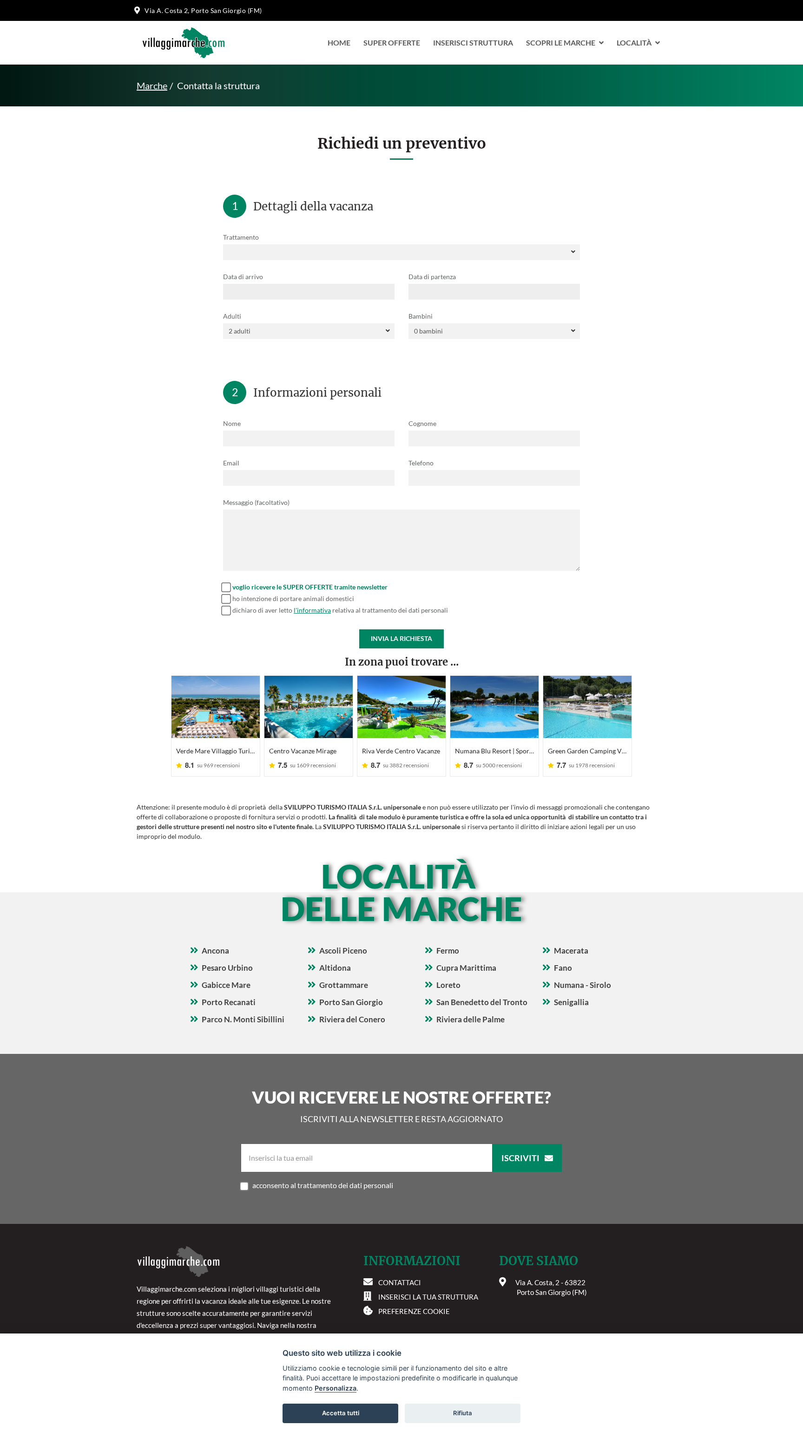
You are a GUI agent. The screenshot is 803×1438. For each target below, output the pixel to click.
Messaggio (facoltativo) (256, 502)
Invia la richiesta (401, 638)
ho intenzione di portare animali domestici (293, 598)
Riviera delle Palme (470, 1019)
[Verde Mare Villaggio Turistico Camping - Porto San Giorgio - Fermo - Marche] (215, 707)
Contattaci (399, 1282)
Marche (152, 85)
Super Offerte (391, 42)
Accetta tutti (340, 1413)
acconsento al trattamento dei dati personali (322, 1185)
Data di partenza (432, 277)
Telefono (421, 463)
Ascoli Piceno (343, 950)
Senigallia (571, 1002)
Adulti (232, 316)
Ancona (215, 950)
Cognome (422, 423)
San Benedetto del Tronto (481, 1002)
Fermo (447, 950)
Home (339, 42)
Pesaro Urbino (227, 968)
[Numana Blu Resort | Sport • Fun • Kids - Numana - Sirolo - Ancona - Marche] (494, 707)
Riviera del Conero (352, 1019)
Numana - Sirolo (582, 985)
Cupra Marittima (466, 968)
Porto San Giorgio (351, 1002)
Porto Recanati (229, 1002)
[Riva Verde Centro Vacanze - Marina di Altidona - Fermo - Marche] (401, 707)
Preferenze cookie (414, 1311)
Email (231, 463)
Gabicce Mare (226, 985)
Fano (563, 968)
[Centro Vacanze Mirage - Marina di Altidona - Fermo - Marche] (308, 707)
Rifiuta (462, 1413)
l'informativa (312, 610)
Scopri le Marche (560, 42)
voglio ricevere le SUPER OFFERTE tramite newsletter (310, 587)
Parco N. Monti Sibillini (243, 1019)
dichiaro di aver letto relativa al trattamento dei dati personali (340, 610)
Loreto (448, 985)
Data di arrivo (243, 277)
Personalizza (335, 1388)
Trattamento (241, 237)
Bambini (420, 316)
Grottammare (343, 985)
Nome (232, 423)
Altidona (335, 968)
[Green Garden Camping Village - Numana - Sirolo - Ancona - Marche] (587, 707)
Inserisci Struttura (473, 42)
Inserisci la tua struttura (428, 1297)
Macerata (571, 950)
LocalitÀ (634, 42)
